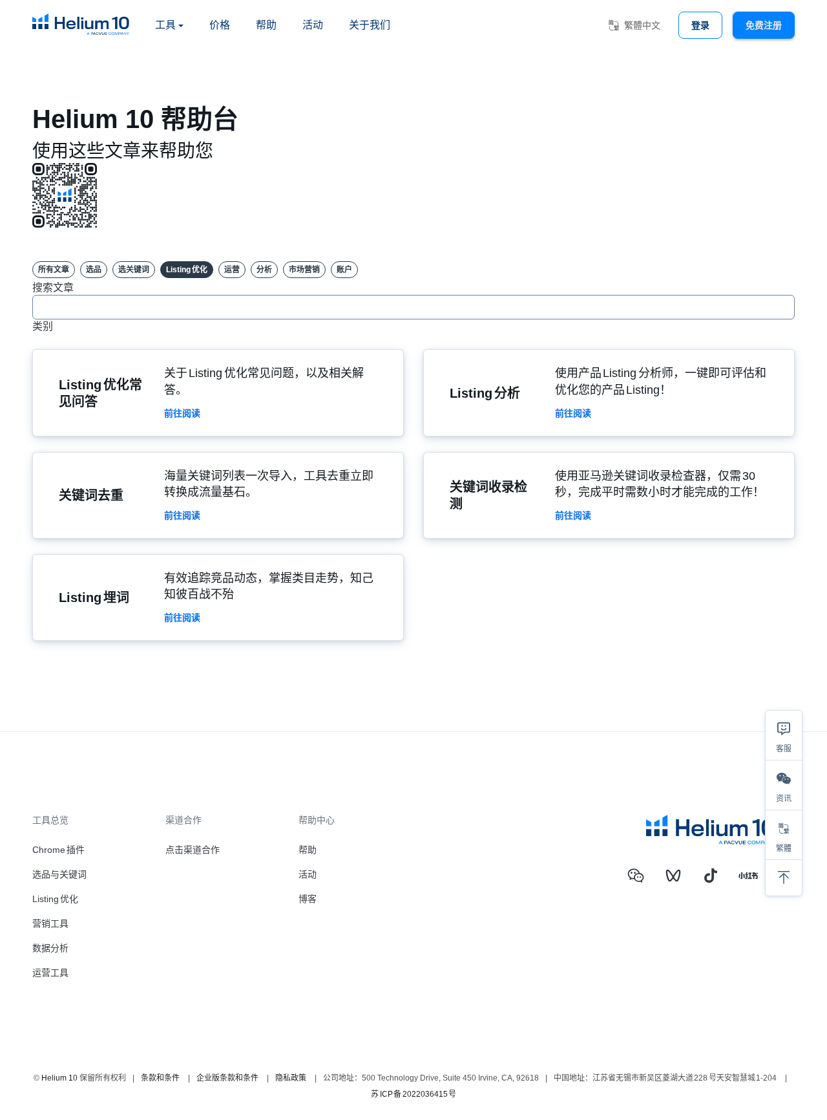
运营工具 (50, 972)
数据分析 (50, 948)
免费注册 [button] (764, 25)
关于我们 (369, 24)
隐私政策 (290, 1077)
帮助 (266, 24)
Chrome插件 (58, 850)
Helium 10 (59, 1077)
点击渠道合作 (192, 850)
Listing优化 (186, 269)
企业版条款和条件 (227, 1077)
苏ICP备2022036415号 (413, 1094)
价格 (219, 24)
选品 (93, 269)
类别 (42, 326)
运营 (232, 269)
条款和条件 (160, 1077)
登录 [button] (700, 25)
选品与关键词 (59, 874)
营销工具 (50, 923)
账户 (344, 269)
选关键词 (133, 269)
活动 (312, 24)
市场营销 (304, 269)
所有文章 (53, 269)
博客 (307, 899)
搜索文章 (53, 287)
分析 (264, 269)
